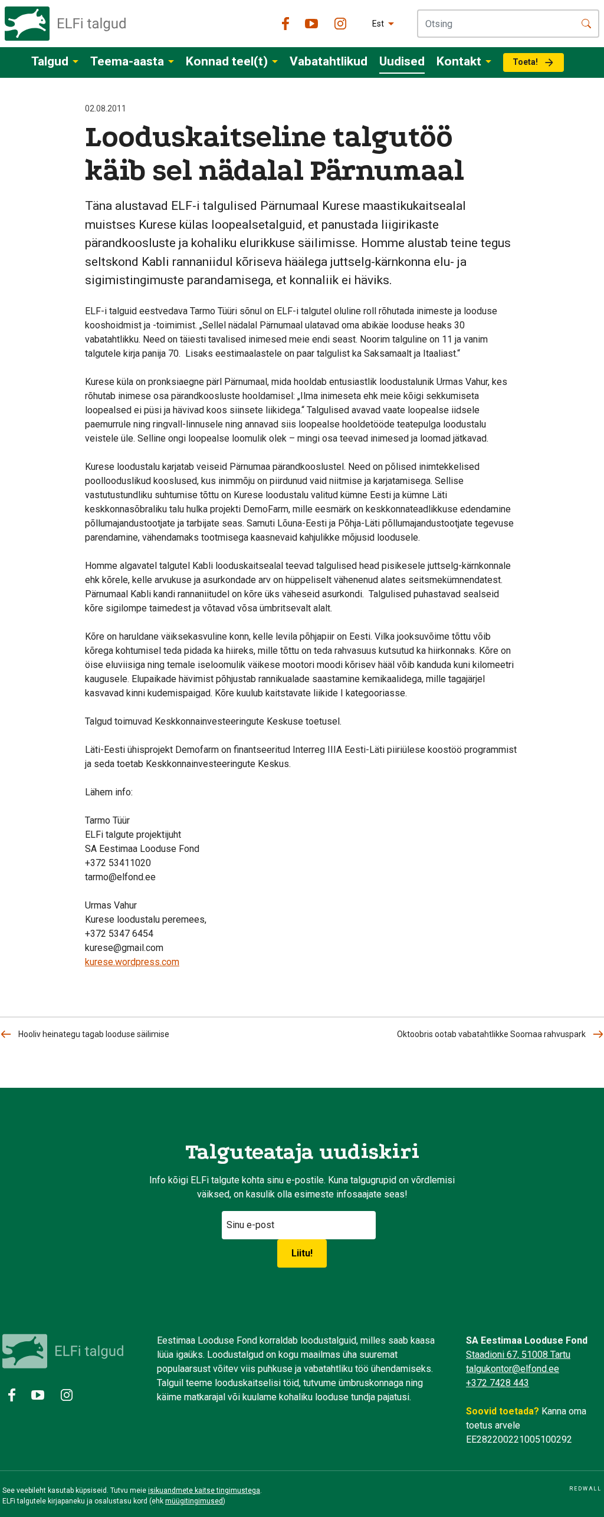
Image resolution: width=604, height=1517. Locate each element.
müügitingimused (194, 1501)
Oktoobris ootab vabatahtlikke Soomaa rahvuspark (491, 1034)
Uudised (402, 61)
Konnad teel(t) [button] (227, 61)
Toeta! (525, 62)
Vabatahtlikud (328, 61)
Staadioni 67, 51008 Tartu (518, 1354)
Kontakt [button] (458, 61)
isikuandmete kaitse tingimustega (204, 1490)
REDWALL (585, 1489)
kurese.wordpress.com (132, 962)
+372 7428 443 (497, 1382)
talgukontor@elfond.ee (512, 1368)
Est (378, 23)
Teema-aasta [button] (127, 61)
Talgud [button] (49, 61)
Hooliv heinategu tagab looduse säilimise (93, 1034)
